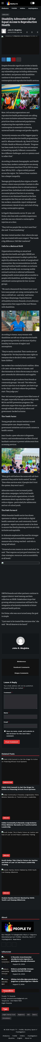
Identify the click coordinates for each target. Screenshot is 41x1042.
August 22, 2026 (19, 964)
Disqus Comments (21, 673)
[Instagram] (9, 944)
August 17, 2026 (18, 984)
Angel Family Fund (9, 1014)
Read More (17, 939)
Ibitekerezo (21, 661)
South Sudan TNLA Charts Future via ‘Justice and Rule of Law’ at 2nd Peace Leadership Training (19, 862)
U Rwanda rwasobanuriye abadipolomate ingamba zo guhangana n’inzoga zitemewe (23, 959)
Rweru (35, 1014)
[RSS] (14, 944)
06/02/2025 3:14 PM (15, 32)
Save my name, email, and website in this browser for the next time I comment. (20, 733)
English (5, 14)
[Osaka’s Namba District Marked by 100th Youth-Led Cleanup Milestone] (20, 882)
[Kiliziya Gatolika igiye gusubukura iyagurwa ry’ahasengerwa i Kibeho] (5, 982)
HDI (28, 1014)
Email (6, 722)
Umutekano (6, 1018)
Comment (8, 692)
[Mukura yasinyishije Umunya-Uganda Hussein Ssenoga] (5, 972)
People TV (13, 1029)
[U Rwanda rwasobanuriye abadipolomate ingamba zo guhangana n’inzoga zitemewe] (5, 960)
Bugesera (21, 1014)
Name (6, 713)
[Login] (37, 3)
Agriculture (7, 782)
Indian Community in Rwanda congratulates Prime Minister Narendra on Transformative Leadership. (19, 825)
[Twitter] (4, 944)
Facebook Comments (21, 667)
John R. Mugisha (15, 30)
